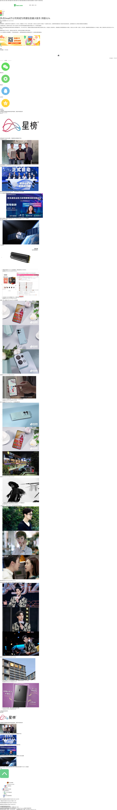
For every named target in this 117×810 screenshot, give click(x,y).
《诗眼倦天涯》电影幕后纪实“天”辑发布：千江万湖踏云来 (13, 502)
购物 (40, 0)
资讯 (3, 0)
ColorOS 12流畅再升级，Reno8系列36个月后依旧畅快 (12, 399)
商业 (26, 0)
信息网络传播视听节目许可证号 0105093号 (8, 802)
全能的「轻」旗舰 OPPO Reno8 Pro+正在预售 (9, 300)
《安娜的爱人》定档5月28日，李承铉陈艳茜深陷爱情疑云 (11, 505)
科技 (42, 0)
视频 (28, 0)
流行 (5, 0)
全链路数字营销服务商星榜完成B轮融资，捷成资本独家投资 (11, 111)
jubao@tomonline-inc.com (31, 809)
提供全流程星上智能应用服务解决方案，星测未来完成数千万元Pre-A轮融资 (14, 218)
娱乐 (7, 0)
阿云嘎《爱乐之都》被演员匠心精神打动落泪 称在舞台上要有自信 (12, 582)
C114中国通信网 (3, 193)
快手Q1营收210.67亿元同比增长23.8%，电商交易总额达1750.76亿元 (15, 680)
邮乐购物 (5, 806)
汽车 (38, 0)
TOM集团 (2, 806)
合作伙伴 (9, 806)
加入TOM (17, 806)
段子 (34, 0)
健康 (32, 0)
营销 (22, 0)
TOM (1, 139)
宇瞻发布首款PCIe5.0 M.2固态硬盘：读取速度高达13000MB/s (14, 269)
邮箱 (24, 0)
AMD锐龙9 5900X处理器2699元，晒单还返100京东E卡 (12, 297)
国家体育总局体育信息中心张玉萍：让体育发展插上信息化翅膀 (12, 191)
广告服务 (13, 806)
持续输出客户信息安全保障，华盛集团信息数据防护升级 (10, 138)
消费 (36, 0)
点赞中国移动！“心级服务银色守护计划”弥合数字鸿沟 (10, 164)
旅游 (16, 0)
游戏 (14, 0)
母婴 (20, 0)
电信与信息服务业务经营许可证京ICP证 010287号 (9, 799)
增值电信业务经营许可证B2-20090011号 (7, 804)
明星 (10, 0)
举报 (1, 48)
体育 (9, 0)
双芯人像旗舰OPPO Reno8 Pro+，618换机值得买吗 (10, 402)
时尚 (12, 0)
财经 (30, 0)
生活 (18, 0)
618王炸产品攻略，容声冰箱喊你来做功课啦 (10, 707)
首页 (1, 0)
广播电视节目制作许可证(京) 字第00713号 (8, 800)
